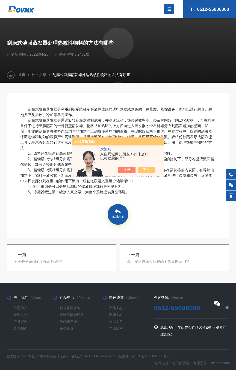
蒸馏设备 (67, 328)
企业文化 (20, 315)
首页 (21, 75)
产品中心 (116, 308)
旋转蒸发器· (69, 322)
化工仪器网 (180, 363)
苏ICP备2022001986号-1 (151, 356)
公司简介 (20, 308)
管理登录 (200, 363)
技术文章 (39, 75)
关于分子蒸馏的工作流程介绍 (38, 262)
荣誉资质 (20, 322)
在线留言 (116, 328)
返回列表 (118, 216)
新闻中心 (116, 315)
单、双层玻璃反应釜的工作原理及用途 (158, 262)
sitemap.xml (219, 363)
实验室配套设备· (72, 315)
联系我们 (20, 328)
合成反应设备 (70, 308)
